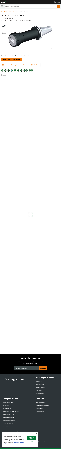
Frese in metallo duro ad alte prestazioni (11, 411)
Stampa (4, 75)
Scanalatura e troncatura (8, 423)
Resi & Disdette (39, 390)
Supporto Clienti (39, 381)
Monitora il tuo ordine (40, 387)
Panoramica (6, 78)
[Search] (58, 6)
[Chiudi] (36, 433)
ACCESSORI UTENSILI (18, 331)
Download (54, 182)
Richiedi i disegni (4, 194)
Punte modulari (6, 405)
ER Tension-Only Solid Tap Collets (21, 215)
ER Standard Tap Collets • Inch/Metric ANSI (22, 224)
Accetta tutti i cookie (31, 438)
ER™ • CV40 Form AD (13, 11)
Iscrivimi (43, 368)
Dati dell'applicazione (9, 80)
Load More (30, 304)
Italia (2, 11)
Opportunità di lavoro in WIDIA (42, 405)
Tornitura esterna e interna (8, 402)
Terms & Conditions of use (42, 182)
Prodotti (5, 11)
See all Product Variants (52, 144)
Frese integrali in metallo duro (9, 420)
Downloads (6, 82)
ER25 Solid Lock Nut (18, 338)
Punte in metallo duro (7, 408)
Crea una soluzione (34, 169)
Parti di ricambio (7, 85)
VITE (14, 315)
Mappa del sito (42, 441)
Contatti (58, 2)
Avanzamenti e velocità (23, 65)
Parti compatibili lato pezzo (10, 83)
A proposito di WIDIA (40, 402)
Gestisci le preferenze (31, 442)
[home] (3, 2)
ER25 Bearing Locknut (18, 347)
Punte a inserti (6, 426)
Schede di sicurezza (40, 393)
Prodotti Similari (35, 65)
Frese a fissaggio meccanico (8, 417)
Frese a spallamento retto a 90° (9, 414)
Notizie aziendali (39, 408)
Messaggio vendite (16, 379)
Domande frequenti (40, 384)
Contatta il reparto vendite (11, 59)
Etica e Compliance (40, 411)
